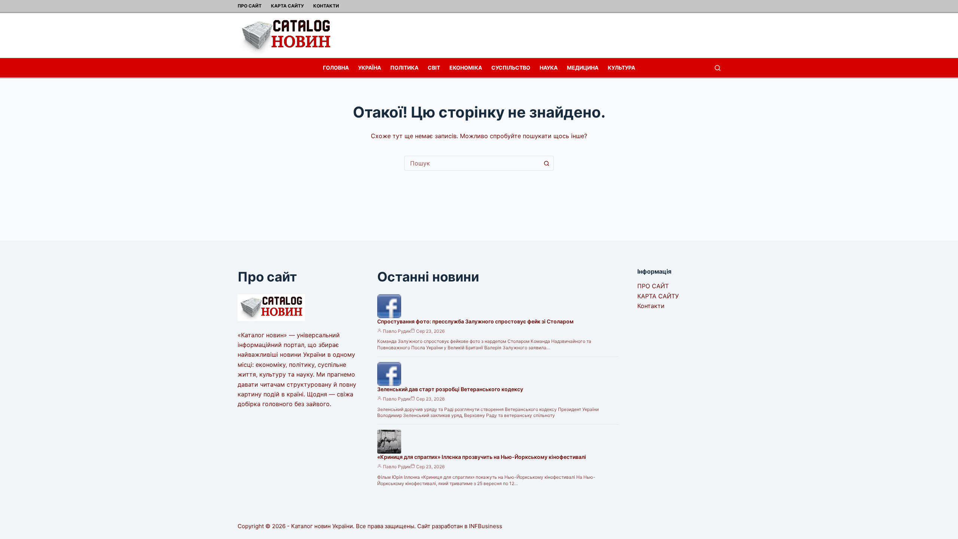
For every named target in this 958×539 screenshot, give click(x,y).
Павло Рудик (397, 331)
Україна (369, 67)
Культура (621, 67)
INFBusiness (485, 526)
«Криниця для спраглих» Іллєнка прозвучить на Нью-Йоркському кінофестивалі (481, 457)
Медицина (582, 67)
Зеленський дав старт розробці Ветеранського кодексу (450, 389)
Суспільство (510, 67)
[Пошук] (717, 68)
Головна (336, 67)
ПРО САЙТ (250, 6)
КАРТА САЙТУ (287, 6)
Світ (434, 67)
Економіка (465, 67)
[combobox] (472, 163)
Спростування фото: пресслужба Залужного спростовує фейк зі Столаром (475, 321)
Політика (404, 67)
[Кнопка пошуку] (546, 163)
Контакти (326, 6)
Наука (549, 67)
